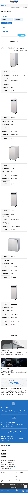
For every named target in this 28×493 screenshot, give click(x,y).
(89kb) (14, 183)
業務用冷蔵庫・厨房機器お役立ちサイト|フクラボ (12, 388)
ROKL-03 (13, 71)
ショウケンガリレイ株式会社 (7, 466)
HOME (8, 7)
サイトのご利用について (21, 484)
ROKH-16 (13, 210)
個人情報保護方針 (12, 484)
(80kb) (14, 324)
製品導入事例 (5, 350)
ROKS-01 (13, 256)
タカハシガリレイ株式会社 (6, 462)
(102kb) (14, 277)
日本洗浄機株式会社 (5, 468)
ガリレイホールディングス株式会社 (8, 460)
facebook (3, 450)
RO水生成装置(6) (6, 23)
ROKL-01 (13, 165)
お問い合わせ (8, 491)
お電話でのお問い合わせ (8, 436)
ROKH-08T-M (14, 304)
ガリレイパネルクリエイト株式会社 (8, 464)
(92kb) (14, 90)
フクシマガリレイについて (6, 480)
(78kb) (14, 138)
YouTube (3, 453)
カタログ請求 (5, 407)
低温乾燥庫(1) (18, 19)
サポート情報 (5, 368)
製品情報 (12, 7)
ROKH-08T (13, 117)
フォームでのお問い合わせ (8, 422)
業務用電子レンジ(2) (7, 19)
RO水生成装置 (17, 7)
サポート (3, 476)
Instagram (3, 456)
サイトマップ (4, 484)
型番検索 (22, 35)
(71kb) (14, 229)
